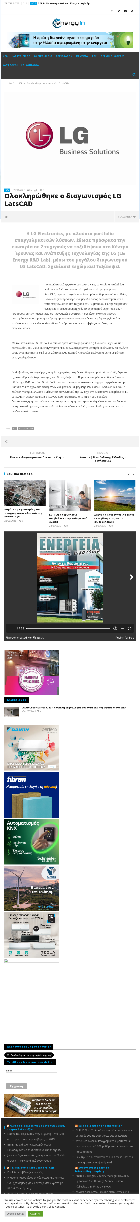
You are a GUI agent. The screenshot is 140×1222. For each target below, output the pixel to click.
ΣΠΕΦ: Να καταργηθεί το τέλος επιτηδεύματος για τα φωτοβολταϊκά (65, 3)
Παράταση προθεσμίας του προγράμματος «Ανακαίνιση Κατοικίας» (23, 513)
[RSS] (132, 10)
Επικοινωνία (30, 65)
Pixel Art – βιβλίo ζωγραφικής (24, 1172)
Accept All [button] (35, 1213)
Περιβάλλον (64, 56)
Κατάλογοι (10, 65)
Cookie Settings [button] (15, 1213)
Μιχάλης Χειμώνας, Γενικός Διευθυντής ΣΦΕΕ (103, 1192)
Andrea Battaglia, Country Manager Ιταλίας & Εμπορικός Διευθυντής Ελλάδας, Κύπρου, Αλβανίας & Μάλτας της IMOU (102, 1181)
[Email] (125, 10)
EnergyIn (33, 190)
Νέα (5, 56)
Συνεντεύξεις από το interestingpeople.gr (92, 1169)
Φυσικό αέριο (43, 56)
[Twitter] (118, 10)
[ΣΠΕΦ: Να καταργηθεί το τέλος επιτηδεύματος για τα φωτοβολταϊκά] (115, 495)
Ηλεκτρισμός (20, 56)
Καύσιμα (82, 56)
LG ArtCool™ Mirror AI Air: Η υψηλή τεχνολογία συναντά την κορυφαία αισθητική (74, 707)
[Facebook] (112, 10)
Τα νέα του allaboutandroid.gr (32, 1167)
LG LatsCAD (26, 428)
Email (9, 1070)
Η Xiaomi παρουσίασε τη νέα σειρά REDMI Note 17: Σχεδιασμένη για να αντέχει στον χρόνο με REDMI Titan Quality (35, 1183)
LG (14, 428)
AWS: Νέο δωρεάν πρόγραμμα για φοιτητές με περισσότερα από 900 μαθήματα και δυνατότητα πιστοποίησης (104, 1146)
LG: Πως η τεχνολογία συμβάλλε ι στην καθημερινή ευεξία (68, 518)
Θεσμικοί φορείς (112, 56)
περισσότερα (125, 216)
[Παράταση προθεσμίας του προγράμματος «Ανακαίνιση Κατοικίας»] (25, 493)
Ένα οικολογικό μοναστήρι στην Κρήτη (37, 455)
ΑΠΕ (33, 3)
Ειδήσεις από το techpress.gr (100, 1125)
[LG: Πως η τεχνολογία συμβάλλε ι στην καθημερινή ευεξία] (70, 495)
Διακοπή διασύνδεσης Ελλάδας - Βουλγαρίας (103, 457)
